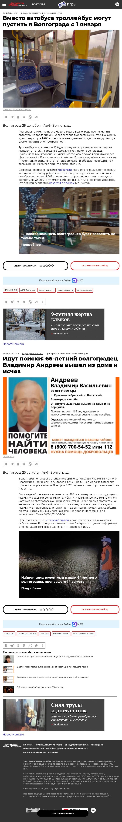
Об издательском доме (76, 745)
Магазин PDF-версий (33, 749)
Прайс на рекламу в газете (49, 745)
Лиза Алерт (8, 456)
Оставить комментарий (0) (95, 266)
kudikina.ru (65, 169)
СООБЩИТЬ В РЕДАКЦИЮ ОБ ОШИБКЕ (40, 752)
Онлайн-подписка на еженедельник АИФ (67, 749)
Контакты (28, 745)
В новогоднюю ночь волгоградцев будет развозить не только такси (68, 236)
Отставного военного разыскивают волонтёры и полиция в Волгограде (52, 677)
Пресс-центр (97, 745)
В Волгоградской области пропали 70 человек (40, 687)
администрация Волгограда (17, 109)
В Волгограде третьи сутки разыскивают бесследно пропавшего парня (52, 667)
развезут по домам (62, 183)
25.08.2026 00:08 (11, 353)
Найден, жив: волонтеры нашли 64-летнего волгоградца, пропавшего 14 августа (59, 580)
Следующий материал (63, 813)
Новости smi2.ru (13, 344)
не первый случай (57, 520)
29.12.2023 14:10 (10, 13)
